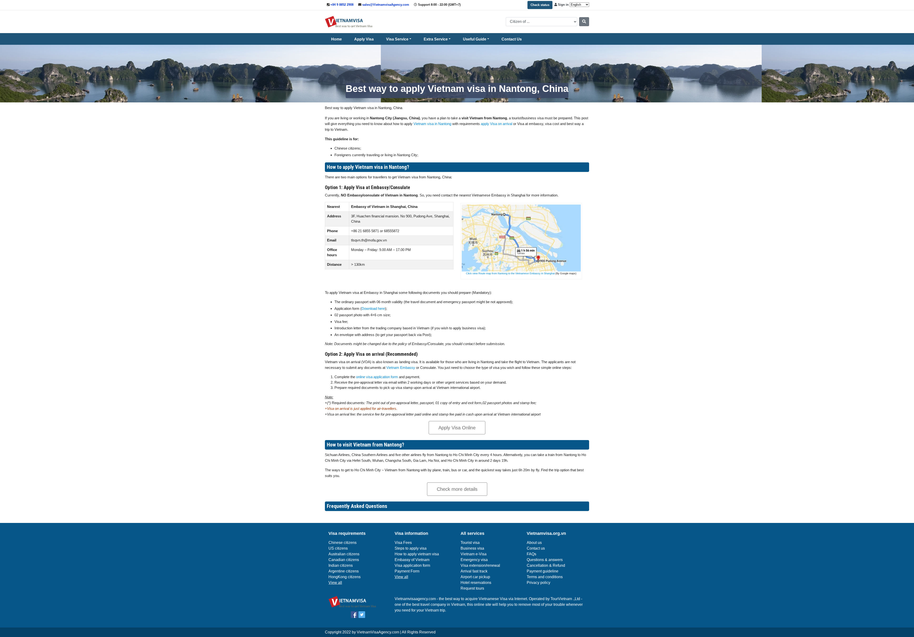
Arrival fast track (474, 571)
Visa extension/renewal (480, 565)
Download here (373, 308)
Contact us (536, 548)
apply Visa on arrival (496, 124)
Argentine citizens (343, 571)
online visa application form (377, 377)
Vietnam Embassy (400, 368)
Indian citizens (340, 565)
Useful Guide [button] (474, 39)
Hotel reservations (476, 583)
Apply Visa (364, 39)
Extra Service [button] (436, 39)
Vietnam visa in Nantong (432, 124)
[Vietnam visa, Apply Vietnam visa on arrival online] (349, 21)
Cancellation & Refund (546, 565)
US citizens (338, 548)
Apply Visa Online (457, 427)
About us (534, 543)
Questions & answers (545, 560)
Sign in (563, 4)
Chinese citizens (342, 543)
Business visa (472, 548)
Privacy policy (538, 583)
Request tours (472, 588)
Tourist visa (470, 543)
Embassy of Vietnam (412, 560)
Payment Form (407, 571)
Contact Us (512, 39)
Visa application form (412, 565)
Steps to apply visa (411, 548)
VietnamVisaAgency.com (378, 632)
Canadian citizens (343, 560)
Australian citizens (343, 554)
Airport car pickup (475, 577)
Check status (540, 5)
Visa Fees (403, 543)
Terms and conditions (545, 577)
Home (336, 39)
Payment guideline (542, 571)
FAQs (531, 554)
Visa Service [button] (397, 39)
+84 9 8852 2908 (341, 4)
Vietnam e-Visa (474, 554)
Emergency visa (474, 560)
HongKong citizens (344, 577)
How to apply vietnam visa (417, 554)
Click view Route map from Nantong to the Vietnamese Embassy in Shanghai (510, 273)
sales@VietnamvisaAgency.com (385, 4)
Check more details (457, 489)
